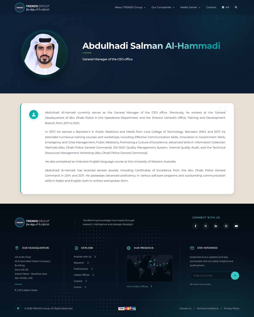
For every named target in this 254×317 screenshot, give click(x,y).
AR (227, 7)
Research (79, 262)
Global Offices (81, 275)
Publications (81, 269)
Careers (78, 281)
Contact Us (185, 308)
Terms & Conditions (207, 308)
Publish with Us (82, 256)
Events (77, 287)
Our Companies (161, 7)
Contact (211, 7)
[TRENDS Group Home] (33, 7)
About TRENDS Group (128, 7)
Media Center (188, 7)
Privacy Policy (231, 308)
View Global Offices (137, 286)
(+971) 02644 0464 (26, 290)
